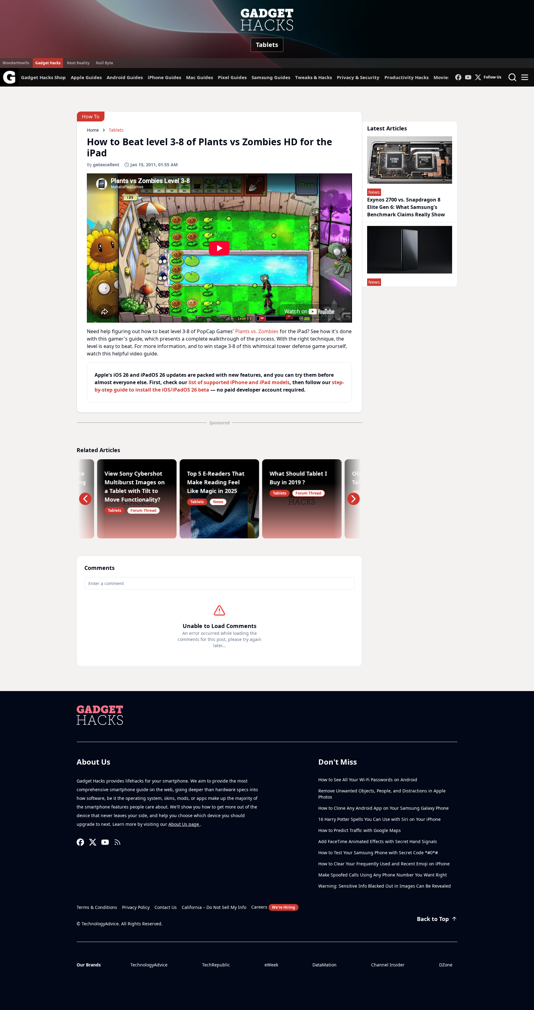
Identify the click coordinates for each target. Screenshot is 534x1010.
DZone (445, 965)
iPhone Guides (164, 77)
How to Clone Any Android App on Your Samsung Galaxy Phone (383, 808)
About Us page (184, 824)
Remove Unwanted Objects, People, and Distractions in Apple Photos (382, 794)
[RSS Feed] (117, 842)
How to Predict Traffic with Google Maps (359, 830)
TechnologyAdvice (148, 965)
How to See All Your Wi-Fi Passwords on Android (367, 780)
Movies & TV (448, 77)
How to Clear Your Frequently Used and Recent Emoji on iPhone (384, 864)
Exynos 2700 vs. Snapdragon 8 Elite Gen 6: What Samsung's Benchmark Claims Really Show (406, 207)
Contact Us (166, 907)
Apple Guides (86, 77)
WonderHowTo (15, 63)
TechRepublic (216, 965)
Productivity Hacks (406, 77)
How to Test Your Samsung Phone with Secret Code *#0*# (378, 852)
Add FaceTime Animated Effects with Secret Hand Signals (377, 841)
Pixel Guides (232, 77)
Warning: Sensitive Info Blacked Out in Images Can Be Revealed (384, 886)
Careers (273, 907)
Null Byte (104, 63)
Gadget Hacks (48, 63)
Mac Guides (199, 77)
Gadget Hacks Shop (43, 77)
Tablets (267, 44)
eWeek (271, 965)
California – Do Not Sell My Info (214, 907)
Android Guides (125, 77)
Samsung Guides (271, 77)
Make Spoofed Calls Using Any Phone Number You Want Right (382, 875)
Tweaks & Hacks (313, 77)
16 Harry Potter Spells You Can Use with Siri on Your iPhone (379, 819)
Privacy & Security (358, 77)
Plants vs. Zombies (256, 331)
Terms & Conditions (97, 907)
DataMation (324, 965)
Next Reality (78, 63)
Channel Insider (388, 965)
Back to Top (433, 919)
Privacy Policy (136, 907)
